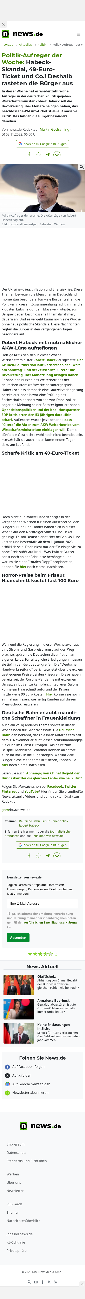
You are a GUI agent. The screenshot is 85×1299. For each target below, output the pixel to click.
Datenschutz (16, 1152)
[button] (42, 143)
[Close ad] (3, 24)
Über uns (14, 1182)
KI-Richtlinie (16, 1242)
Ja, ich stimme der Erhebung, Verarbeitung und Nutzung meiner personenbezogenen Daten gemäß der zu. (42, 920)
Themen (13, 1212)
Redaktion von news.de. (48, 836)
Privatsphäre (17, 1250)
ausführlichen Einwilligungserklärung (50, 922)
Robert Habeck (29, 825)
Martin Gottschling (54, 129)
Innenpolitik (59, 821)
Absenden (18, 937)
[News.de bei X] (49, 1281)
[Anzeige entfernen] (82, 1284)
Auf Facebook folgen (28, 1066)
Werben (13, 1174)
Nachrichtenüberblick (23, 1220)
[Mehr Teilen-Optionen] (56, 154)
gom (5, 809)
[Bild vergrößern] (81, 167)
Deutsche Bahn (29, 821)
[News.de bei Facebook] (42, 1281)
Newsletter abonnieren (30, 1092)
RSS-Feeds (14, 1204)
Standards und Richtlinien (27, 1161)
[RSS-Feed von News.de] (55, 1281)
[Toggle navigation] (78, 34)
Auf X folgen (21, 1075)
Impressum (16, 1144)
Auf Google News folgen (31, 1084)
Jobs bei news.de (20, 1234)
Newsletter (15, 1191)
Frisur (46, 821)
